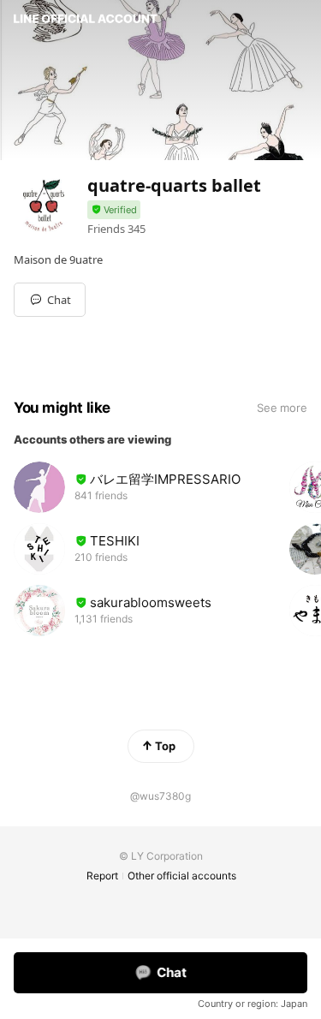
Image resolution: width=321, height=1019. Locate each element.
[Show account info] (113, 210)
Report (102, 875)
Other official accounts (182, 875)
